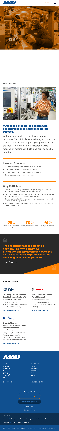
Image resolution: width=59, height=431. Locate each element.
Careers (33, 375)
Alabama (5, 419)
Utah (19, 422)
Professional (6, 368)
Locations (34, 374)
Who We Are (35, 364)
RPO (4, 370)
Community (34, 368)
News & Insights (37, 382)
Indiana (21, 419)
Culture (33, 366)
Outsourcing (6, 372)
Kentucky (28, 419)
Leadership (34, 370)
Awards (33, 372)
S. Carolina (46, 419)
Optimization (6, 375)
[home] (10, 2)
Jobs (4, 377)
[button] (55, 3)
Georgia (13, 419)
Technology (6, 374)
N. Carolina (37, 419)
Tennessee (6, 422)
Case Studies (7, 281)
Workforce (6, 366)
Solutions (5, 83)
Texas (13, 422)
